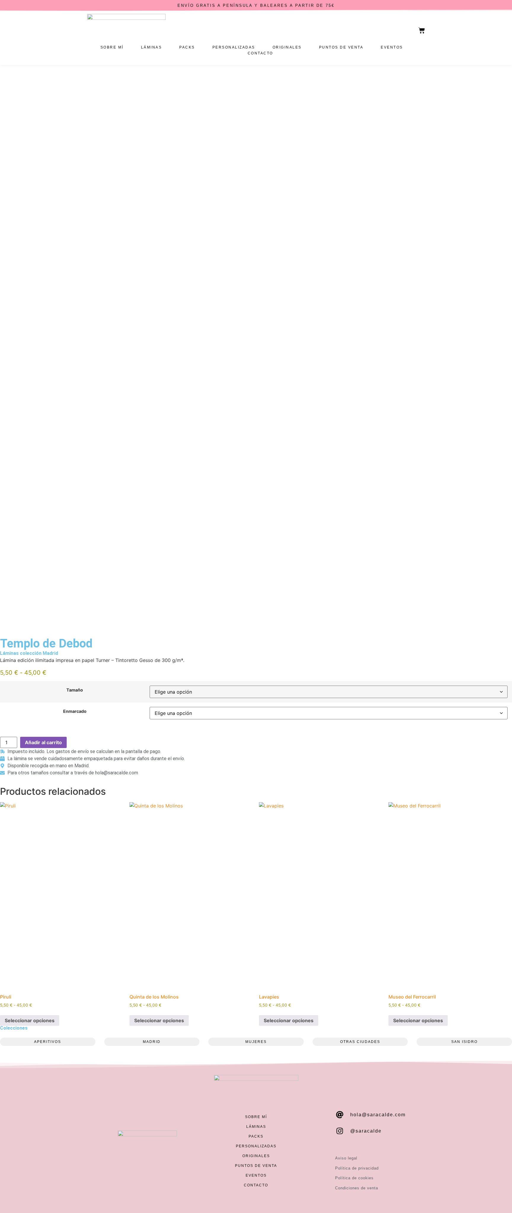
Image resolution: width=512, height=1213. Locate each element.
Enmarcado (75, 711)
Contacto (260, 53)
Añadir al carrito (43, 742)
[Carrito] (421, 30)
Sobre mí (112, 47)
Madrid (50, 653)
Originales (287, 47)
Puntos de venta (341, 47)
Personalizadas (233, 47)
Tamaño (74, 690)
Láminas (151, 47)
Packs (187, 47)
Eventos (392, 47)
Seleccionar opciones (30, 1020)
